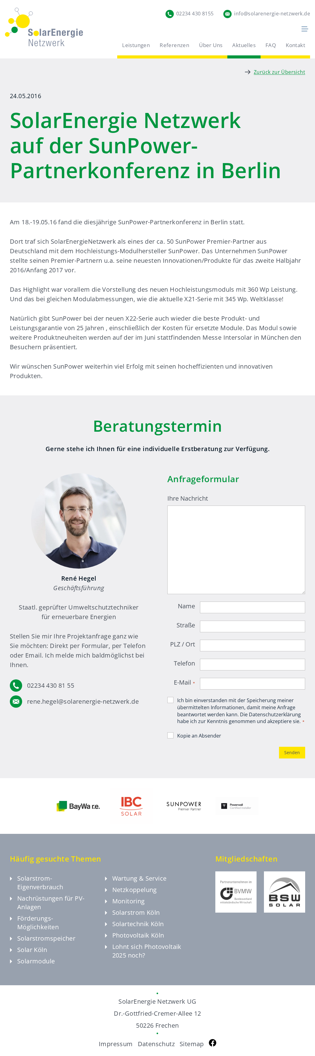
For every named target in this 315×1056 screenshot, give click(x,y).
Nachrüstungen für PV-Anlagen (50, 902)
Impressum (116, 1044)
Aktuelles (244, 45)
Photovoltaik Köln (138, 935)
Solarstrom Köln (136, 912)
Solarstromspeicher (46, 938)
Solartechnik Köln (138, 924)
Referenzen (174, 45)
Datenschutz (156, 1044)
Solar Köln (32, 950)
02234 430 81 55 (50, 685)
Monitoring (128, 901)
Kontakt (295, 45)
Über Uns (210, 45)
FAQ (270, 45)
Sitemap (192, 1044)
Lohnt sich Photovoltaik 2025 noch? (146, 950)
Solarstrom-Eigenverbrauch (40, 882)
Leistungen (136, 45)
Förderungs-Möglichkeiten (38, 922)
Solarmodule (36, 961)
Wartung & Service (139, 878)
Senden (292, 752)
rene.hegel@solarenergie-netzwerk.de (83, 701)
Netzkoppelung (134, 890)
